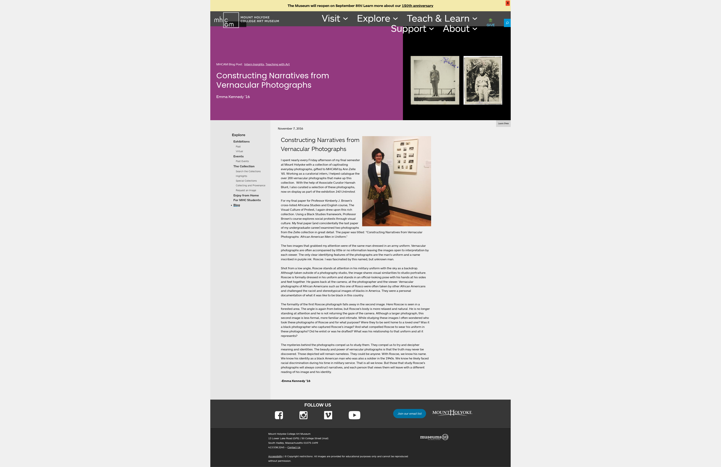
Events (238, 156)
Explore (238, 135)
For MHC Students (247, 200)
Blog (236, 205)
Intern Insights (254, 64)
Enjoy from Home (246, 195)
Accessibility (275, 456)
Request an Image (246, 190)
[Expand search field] (507, 23)
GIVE (491, 25)
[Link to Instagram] (303, 415)
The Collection (244, 166)
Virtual (239, 151)
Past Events (242, 161)
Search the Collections (248, 171)
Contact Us (293, 447)
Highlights (241, 175)
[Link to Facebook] (279, 415)
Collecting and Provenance (250, 185)
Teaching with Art (277, 64)
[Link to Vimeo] (328, 415)
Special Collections (246, 180)
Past (238, 146)
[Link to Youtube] (354, 415)
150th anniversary (417, 5)
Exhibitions (241, 141)
